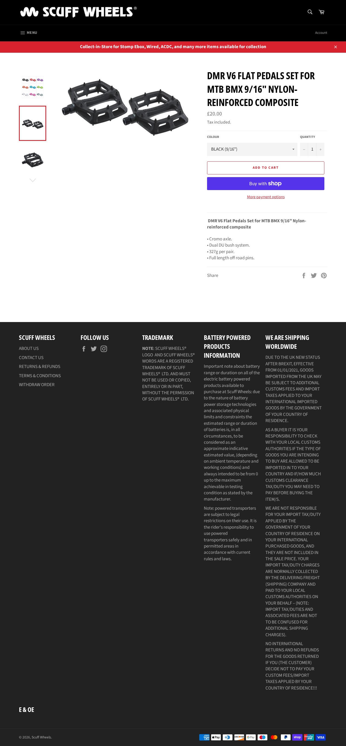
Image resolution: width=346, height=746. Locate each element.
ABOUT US (29, 348)
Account (321, 32)
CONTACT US (31, 357)
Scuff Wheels (41, 737)
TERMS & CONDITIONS (40, 376)
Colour (213, 137)
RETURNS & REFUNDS (39, 366)
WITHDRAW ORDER (37, 385)
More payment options (266, 197)
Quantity (307, 137)
